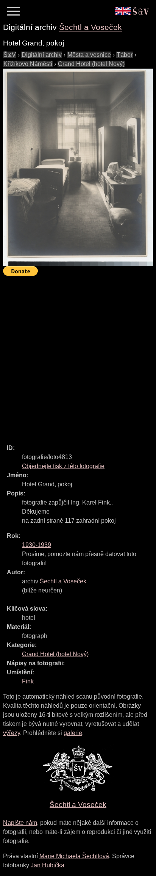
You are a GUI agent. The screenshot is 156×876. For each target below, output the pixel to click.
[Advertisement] (78, 357)
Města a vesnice (89, 55)
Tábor (125, 55)
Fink (28, 681)
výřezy (11, 733)
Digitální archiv (42, 55)
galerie (73, 733)
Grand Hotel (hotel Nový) (91, 64)
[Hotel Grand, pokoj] (78, 167)
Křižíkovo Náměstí (27, 64)
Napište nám (20, 823)
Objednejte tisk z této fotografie (63, 466)
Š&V (9, 55)
